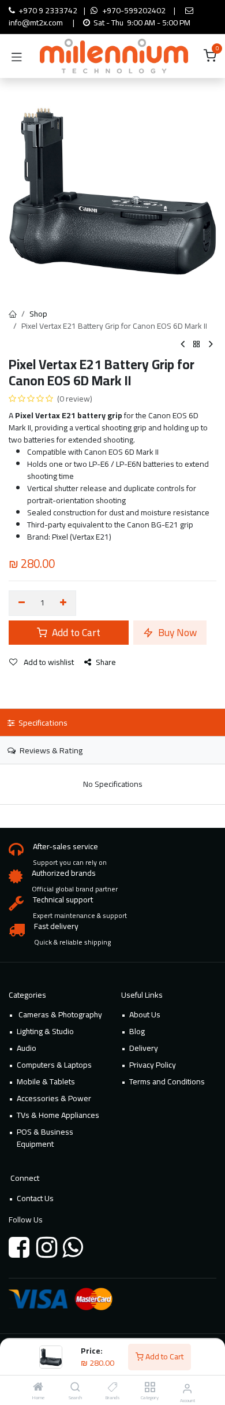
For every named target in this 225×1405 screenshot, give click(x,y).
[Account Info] (187, 1388)
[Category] (149, 1387)
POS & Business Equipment (45, 1137)
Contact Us (35, 1198)
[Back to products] (197, 345)
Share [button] (106, 662)
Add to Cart (163, 1356)
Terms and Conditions (167, 1081)
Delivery (143, 1047)
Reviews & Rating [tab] (50, 750)
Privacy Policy (152, 1064)
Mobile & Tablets (46, 1081)
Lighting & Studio (45, 1031)
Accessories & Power (54, 1098)
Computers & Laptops (54, 1064)
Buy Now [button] (176, 632)
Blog (137, 1031)
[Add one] (63, 603)
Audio (26, 1047)
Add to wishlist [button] (48, 662)
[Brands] (112, 1387)
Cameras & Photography (59, 1014)
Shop (38, 313)
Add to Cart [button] (75, 632)
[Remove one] (21, 603)
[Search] (75, 1387)
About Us (144, 1014)
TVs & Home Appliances (58, 1114)
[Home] (38, 1387)
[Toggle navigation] (17, 56)
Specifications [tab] (42, 722)
